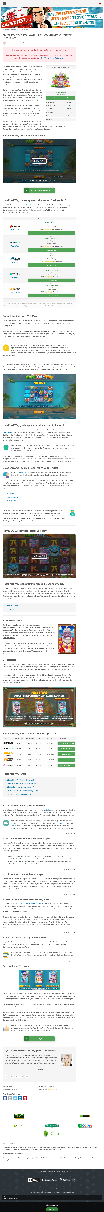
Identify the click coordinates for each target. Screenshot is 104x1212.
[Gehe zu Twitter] (15, 1098)
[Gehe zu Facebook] (5, 1098)
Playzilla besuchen (51, 250)
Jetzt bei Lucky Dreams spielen (60, 98)
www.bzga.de (70, 1192)
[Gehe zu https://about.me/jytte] (27, 1076)
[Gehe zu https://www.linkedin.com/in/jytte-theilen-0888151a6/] (6, 1076)
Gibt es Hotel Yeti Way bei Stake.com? (20, 780)
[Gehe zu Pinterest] (25, 1098)
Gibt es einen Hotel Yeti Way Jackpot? (20, 787)
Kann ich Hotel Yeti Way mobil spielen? (21, 794)
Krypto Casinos (25, 859)
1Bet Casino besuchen (51, 295)
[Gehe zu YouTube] (10, 1098)
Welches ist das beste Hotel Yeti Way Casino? (23, 791)
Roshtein (10, 494)
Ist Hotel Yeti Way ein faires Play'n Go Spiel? (22, 783)
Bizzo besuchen (66, 754)
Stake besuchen (51, 265)
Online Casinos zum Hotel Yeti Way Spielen (27, 904)
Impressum (33, 1175)
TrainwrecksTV (12, 497)
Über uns (63, 1175)
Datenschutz (42, 1175)
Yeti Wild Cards (12, 606)
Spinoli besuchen (51, 280)
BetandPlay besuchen (66, 765)
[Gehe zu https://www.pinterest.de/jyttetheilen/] (22, 1076)
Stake (48, 810)
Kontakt (49, 1175)
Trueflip (13, 826)
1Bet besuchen (66, 760)
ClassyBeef (11, 501)
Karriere (56, 1175)
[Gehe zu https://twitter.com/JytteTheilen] (17, 1076)
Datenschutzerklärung (68, 179)
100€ (68, 105)
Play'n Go (34, 180)
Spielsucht (70, 1175)
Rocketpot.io (62, 823)
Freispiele (10, 609)
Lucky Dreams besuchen (51, 233)
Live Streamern (21, 472)
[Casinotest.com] (52, 17)
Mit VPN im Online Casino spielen (53, 58)
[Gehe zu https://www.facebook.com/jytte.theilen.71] (12, 1076)
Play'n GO (34, 575)
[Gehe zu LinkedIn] (20, 1098)
